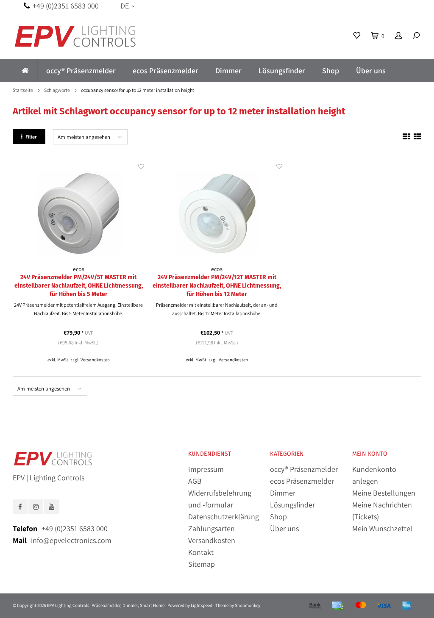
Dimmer (228, 70)
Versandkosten (95, 360)
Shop (330, 70)
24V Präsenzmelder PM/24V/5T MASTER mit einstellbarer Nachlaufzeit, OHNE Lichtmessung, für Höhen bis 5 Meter (78, 286)
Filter (31, 136)
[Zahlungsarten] (314, 606)
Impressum (206, 469)
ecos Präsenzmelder (165, 70)
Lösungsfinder (282, 70)
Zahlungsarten (211, 528)
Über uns (371, 70)
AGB (195, 481)
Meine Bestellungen (383, 493)
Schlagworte (57, 90)
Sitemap (201, 564)
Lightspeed (201, 605)
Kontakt (201, 552)
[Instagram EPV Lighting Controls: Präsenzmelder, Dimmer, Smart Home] (35, 506)
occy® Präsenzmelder (81, 70)
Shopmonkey (247, 605)
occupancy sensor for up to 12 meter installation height (137, 90)
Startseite (23, 90)
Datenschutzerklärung (223, 516)
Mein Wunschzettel (382, 528)
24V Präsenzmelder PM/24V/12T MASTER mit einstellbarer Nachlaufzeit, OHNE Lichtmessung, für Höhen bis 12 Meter (217, 286)
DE (124, 6)
